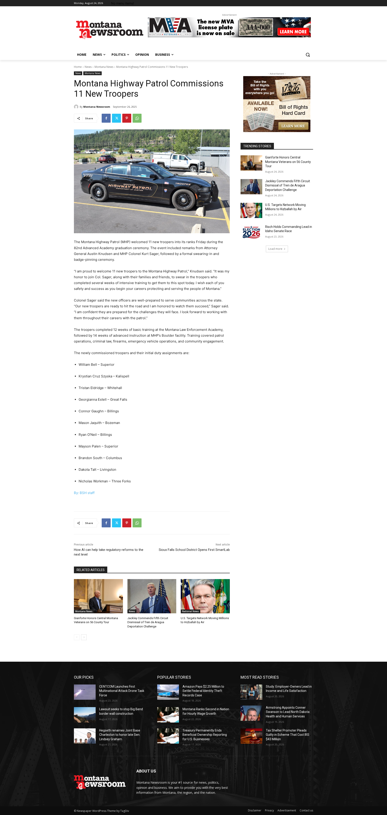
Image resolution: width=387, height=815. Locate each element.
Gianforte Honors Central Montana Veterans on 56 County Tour (288, 162)
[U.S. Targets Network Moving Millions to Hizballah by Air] (205, 596)
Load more (275, 249)
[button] (307, 54)
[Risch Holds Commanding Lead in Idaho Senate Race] (251, 232)
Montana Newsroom (96, 106)
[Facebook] (106, 118)
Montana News (104, 67)
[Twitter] (116, 118)
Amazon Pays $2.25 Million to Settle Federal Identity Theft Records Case (203, 691)
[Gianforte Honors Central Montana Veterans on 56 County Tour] (98, 596)
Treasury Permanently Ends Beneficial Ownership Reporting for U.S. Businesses (205, 735)
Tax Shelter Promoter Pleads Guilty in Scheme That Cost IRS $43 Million (287, 735)
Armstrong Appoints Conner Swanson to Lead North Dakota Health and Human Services (288, 712)
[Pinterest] (126, 118)
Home (78, 67)
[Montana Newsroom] (77, 107)
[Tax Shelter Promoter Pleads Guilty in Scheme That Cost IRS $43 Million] (251, 736)
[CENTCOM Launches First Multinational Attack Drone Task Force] (85, 692)
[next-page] (84, 637)
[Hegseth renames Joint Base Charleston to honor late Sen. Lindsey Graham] (85, 736)
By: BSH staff (84, 493)
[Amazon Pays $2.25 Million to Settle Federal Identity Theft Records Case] (168, 692)
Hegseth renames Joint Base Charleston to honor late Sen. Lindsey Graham (119, 735)
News (88, 67)
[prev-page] (77, 637)
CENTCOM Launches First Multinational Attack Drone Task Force (121, 691)
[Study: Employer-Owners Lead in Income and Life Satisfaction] (251, 692)
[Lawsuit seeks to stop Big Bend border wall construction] (85, 714)
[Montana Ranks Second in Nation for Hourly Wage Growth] (168, 714)
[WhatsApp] (137, 118)
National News (190, 611)
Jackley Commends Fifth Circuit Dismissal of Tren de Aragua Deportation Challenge (147, 622)
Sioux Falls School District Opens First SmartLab (194, 550)
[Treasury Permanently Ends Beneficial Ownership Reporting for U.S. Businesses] (168, 736)
